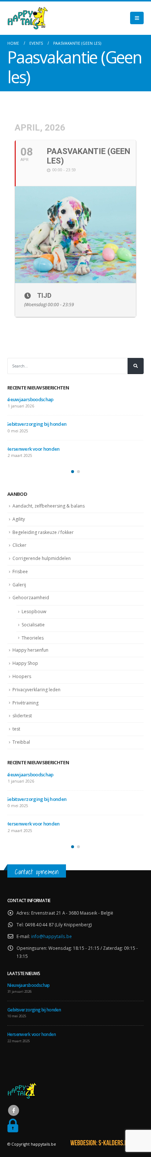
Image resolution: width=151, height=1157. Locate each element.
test (16, 729)
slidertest (22, 716)
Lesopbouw (34, 611)
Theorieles (33, 638)
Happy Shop (25, 663)
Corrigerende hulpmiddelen (41, 558)
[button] (73, 471)
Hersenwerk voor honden (32, 449)
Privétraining (25, 703)
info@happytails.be (51, 936)
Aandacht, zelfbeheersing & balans (48, 506)
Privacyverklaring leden (36, 689)
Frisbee (20, 571)
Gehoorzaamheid (30, 597)
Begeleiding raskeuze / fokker (43, 532)
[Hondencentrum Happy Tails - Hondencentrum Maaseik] (27, 18)
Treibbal (21, 742)
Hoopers (21, 676)
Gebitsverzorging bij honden (35, 424)
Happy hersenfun (30, 650)
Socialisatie (33, 625)
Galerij (19, 585)
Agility (18, 519)
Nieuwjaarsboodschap (29, 399)
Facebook (13, 1110)
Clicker (19, 545)
